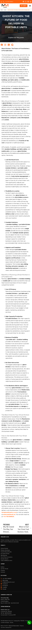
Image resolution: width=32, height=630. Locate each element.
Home (2, 9)
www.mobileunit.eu (9, 514)
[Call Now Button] (29, 622)
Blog (5, 9)
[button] (30, 5)
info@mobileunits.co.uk (9, 512)
